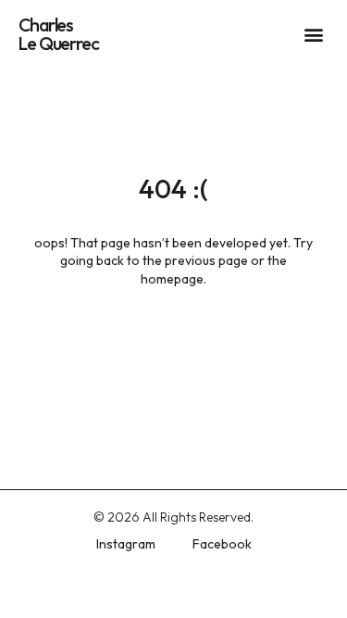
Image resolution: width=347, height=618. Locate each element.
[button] (313, 34)
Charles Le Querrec (59, 34)
